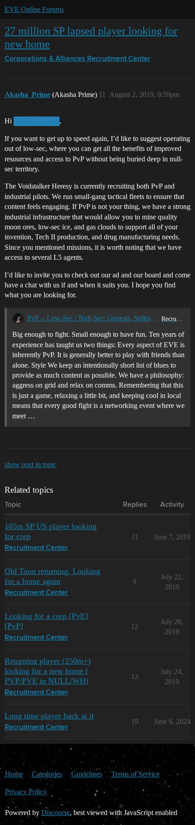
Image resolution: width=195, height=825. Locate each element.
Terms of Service (135, 774)
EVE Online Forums (34, 9)
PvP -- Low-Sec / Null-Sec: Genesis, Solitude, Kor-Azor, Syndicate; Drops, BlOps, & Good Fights (92, 318)
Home (14, 774)
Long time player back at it (49, 715)
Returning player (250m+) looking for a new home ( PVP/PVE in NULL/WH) (48, 670)
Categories (47, 774)
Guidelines (86, 774)
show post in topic (31, 464)
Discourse (55, 812)
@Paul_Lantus (36, 121)
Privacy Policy (26, 792)
